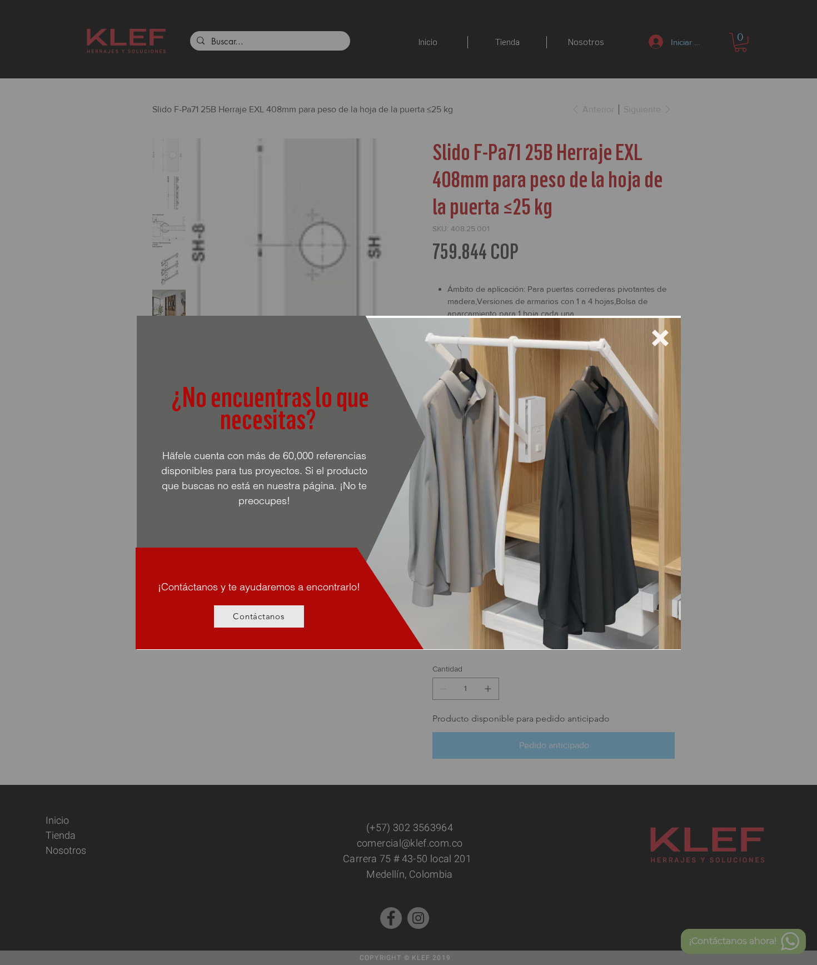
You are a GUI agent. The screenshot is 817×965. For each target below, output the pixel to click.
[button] (660, 338)
